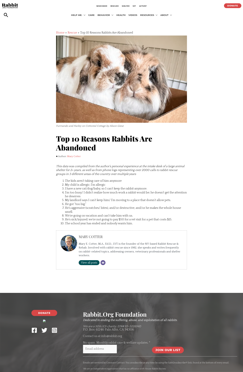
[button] (232, 5)
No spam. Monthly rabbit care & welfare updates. (116, 342)
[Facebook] (34, 330)
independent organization (106, 369)
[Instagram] (54, 330)
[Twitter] (44, 330)
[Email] (103, 262)
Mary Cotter (74, 156)
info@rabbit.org (111, 336)
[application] (83, 15)
